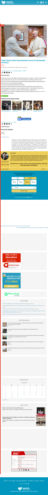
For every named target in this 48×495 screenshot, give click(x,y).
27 (36, 394)
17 (17, 392)
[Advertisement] (24, 14)
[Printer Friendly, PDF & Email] (4, 96)
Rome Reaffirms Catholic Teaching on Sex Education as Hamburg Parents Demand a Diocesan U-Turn (26, 349)
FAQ (10, 480)
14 (42, 389)
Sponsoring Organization (21, 480)
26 (30, 394)
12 (30, 389)
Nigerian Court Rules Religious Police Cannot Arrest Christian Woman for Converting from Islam (21, 314)
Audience (13, 480)
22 (5, 394)
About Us (6, 480)
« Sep (3, 399)
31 (17, 396)
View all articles (5, 137)
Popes (2, 25)
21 (42, 392)
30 (11, 396)
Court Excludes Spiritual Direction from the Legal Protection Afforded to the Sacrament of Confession (22, 305)
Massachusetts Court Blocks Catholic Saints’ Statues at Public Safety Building (17, 308)
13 (36, 389)
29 (5, 396)
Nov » (6, 399)
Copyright (36, 480)
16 (11, 392)
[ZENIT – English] (13, 2)
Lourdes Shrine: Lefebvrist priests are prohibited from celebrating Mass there (23, 329)
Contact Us (41, 480)
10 (17, 389)
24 (17, 394)
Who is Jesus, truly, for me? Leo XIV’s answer (12, 408)
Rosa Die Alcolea (17, 70)
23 (11, 394)
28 (42, 394)
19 (30, 392)
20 (36, 392)
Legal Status (31, 480)
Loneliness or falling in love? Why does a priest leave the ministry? (15, 303)
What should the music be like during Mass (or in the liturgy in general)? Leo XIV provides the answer (26, 342)
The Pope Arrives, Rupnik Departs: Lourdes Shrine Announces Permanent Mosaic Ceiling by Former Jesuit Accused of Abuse (25, 324)
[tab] (18, 453)
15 (5, 392)
